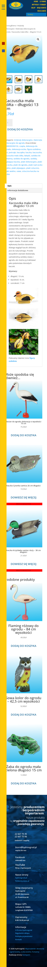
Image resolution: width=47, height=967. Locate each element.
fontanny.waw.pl (22, 881)
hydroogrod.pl (21, 878)
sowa (19, 171)
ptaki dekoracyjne (29, 161)
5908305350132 (11, 146)
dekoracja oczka (19, 149)
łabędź (27, 155)
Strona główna (10, 25)
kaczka (29, 152)
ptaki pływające (18, 168)
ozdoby (34, 158)
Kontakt (18, 939)
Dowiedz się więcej (23, 497)
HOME (36, 2)
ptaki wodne (10, 171)
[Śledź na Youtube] (3, 43)
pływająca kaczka (12, 161)
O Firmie (43, 2)
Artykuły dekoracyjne (23, 140)
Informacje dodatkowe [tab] (17, 190)
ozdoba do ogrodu (22, 158)
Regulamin (41, 11)
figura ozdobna (33, 149)
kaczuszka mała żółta (14, 155)
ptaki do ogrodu (20, 165)
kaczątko (21, 152)
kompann (26, 955)
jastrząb (12, 152)
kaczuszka (37, 152)
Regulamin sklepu (22, 933)
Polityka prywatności (23, 936)
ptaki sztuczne (32, 168)
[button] (38, 39)
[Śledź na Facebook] (3, 50)
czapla (22, 146)
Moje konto (41, 8)
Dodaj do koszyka (20, 129)
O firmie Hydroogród (23, 930)
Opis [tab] (9, 186)
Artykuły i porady (39, 5)
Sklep (33, 8)
